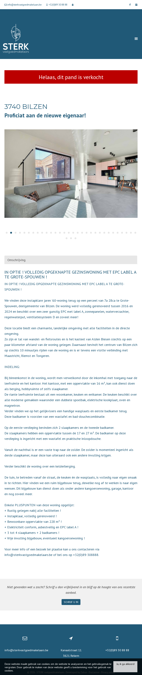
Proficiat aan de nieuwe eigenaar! (45, 115)
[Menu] (136, 38)
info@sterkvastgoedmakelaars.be (26, 650)
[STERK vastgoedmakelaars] (16, 38)
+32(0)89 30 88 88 (117, 650)
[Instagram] (136, 4)
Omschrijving (16, 260)
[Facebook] (130, 4)
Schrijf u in (71, 602)
